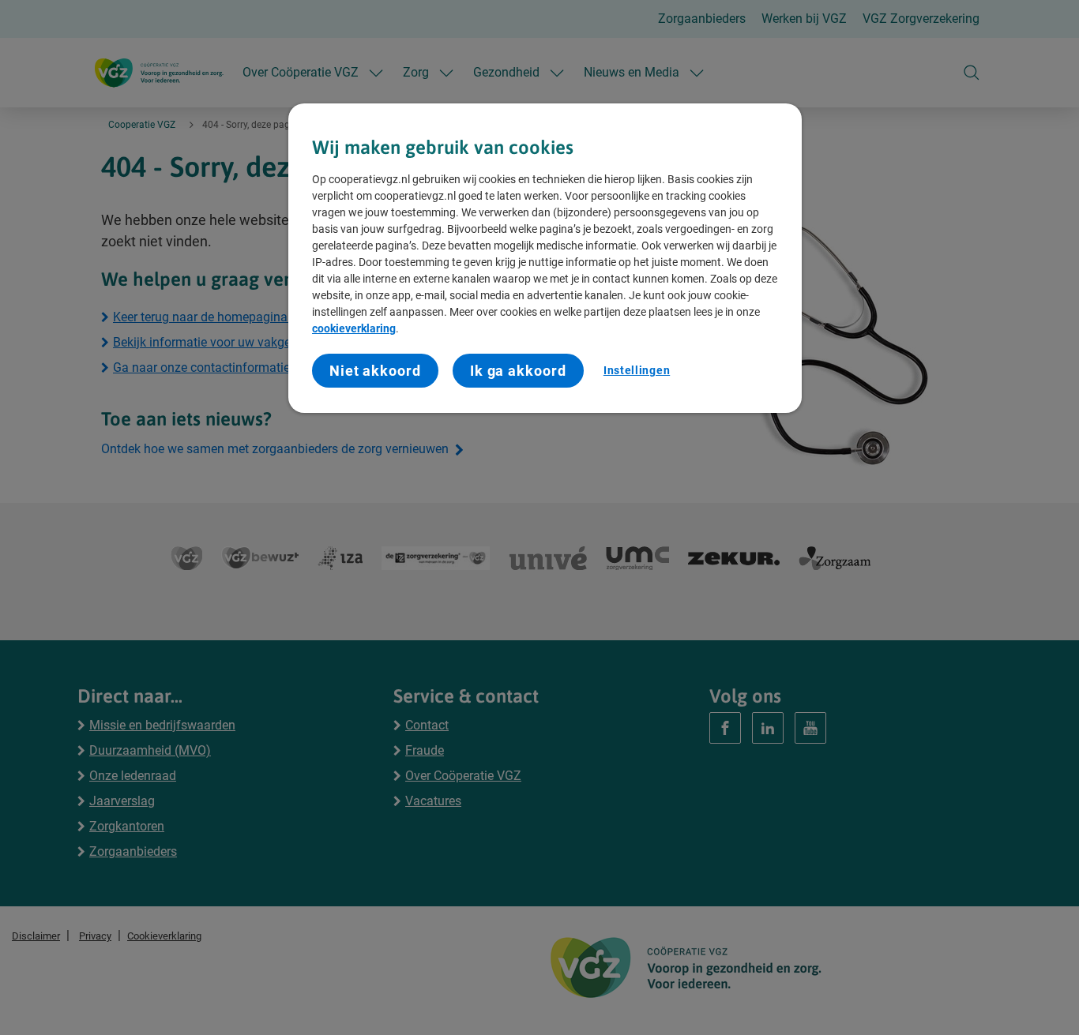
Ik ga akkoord (518, 370)
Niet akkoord (375, 370)
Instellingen (636, 370)
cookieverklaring (354, 328)
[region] (545, 258)
